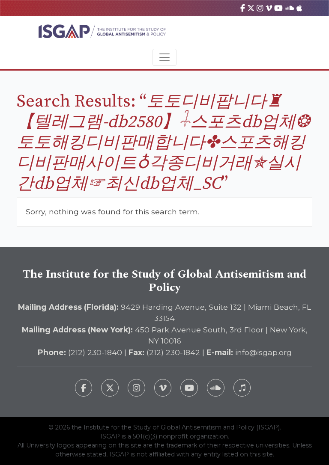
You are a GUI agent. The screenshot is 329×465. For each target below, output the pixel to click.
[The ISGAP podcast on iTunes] (242, 388)
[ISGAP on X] (251, 7)
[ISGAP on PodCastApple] (299, 7)
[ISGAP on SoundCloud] (289, 7)
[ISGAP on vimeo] (269, 7)
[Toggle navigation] (164, 57)
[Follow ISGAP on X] (110, 388)
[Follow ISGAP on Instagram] (136, 388)
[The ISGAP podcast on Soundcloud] (215, 388)
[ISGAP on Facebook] (242, 7)
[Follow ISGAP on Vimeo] (163, 388)
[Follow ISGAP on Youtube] (189, 388)
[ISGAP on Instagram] (260, 7)
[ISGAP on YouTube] (278, 7)
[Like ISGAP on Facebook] (84, 388)
